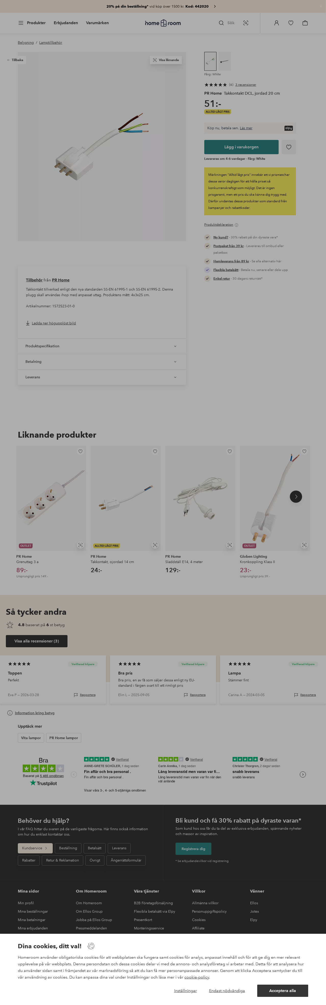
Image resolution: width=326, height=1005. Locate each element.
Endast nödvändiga (227, 990)
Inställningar (185, 990)
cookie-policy (196, 977)
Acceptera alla (282, 990)
